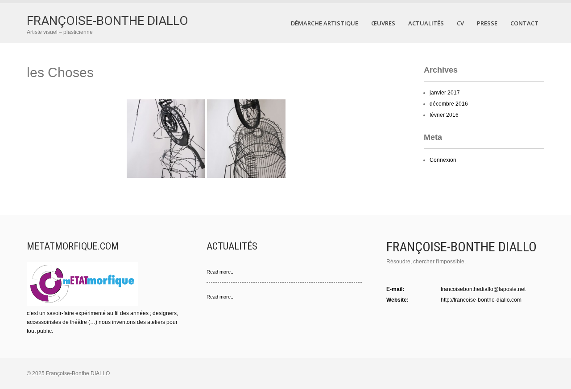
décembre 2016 (449, 104)
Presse (487, 23)
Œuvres (383, 23)
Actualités (426, 23)
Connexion (443, 160)
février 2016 (444, 115)
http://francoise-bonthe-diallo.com (481, 300)
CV (460, 23)
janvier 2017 (445, 93)
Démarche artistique (324, 23)
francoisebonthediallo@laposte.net (483, 289)
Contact (524, 23)
